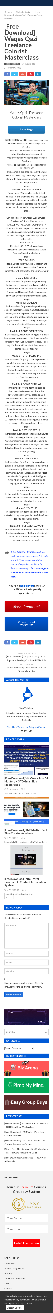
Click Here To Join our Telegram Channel (26, 727)
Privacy (8, 1273)
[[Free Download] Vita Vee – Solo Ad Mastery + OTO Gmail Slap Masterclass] (26, 760)
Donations (9, 1263)
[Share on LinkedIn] (38, 74)
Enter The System (26, 1243)
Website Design (12, 64)
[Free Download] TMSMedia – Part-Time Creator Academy (26, 832)
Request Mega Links (14, 1268)
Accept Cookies (15, 1307)
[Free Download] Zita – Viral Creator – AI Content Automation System (25, 882)
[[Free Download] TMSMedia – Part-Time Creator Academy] (26, 812)
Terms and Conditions (14, 1278)
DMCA (7, 1283)
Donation (24, 589)
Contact (8, 1288)
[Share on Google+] (22, 74)
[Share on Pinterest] (30, 74)
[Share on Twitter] (14, 74)
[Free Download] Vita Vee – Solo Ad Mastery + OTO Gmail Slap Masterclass (26, 781)
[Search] (46, 1032)
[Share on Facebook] (7, 74)
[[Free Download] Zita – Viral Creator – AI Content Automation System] (26, 860)
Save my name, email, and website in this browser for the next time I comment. (24, 985)
